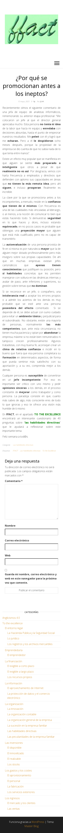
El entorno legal (14, 628)
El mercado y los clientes (21, 803)
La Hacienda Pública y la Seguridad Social (31, 633)
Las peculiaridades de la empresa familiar (31, 736)
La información (13, 683)
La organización (14, 704)
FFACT (15, 450)
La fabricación (15, 786)
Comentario (14, 481)
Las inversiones (14, 743)
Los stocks (13, 764)
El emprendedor (16, 655)
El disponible (14, 747)
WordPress (37, 822)
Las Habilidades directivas (30, 450)
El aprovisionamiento (19, 775)
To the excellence (12, 623)
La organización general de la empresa (29, 720)
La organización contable (21, 714)
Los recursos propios (19, 677)
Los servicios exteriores (21, 792)
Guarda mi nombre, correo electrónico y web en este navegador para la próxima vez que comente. (31, 578)
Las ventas (13, 808)
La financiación (13, 661)
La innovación (15, 709)
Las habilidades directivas (23, 445)
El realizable (14, 759)
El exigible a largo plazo (20, 671)
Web (7, 555)
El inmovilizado (15, 753)
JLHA (42, 101)
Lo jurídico (13, 638)
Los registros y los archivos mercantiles (29, 644)
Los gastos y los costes (18, 770)
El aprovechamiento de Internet (25, 688)
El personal (13, 781)
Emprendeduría (13, 650)
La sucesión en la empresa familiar (27, 725)
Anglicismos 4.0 (11, 618)
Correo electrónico (17, 540)
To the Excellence (49, 450)
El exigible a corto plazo (20, 666)
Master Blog (31, 826)
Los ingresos (12, 798)
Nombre (10, 525)
